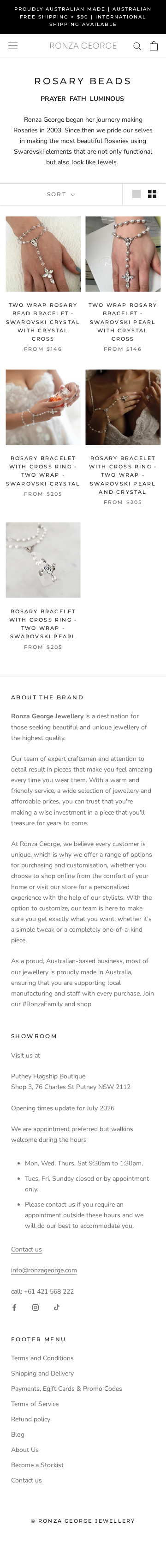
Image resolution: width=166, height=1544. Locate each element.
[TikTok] (56, 1307)
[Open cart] (154, 45)
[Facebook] (14, 1307)
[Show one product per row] (136, 194)
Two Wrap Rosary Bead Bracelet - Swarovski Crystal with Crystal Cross (43, 322)
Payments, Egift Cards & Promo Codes (66, 1388)
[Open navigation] (13, 45)
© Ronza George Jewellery (83, 1521)
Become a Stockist (37, 1465)
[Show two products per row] (152, 194)
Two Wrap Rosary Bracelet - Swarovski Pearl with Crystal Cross (123, 322)
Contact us (26, 1249)
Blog (17, 1434)
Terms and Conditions (42, 1358)
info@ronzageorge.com (44, 1270)
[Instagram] (35, 1307)
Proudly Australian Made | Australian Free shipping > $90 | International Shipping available (83, 16)
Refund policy (30, 1419)
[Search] (137, 46)
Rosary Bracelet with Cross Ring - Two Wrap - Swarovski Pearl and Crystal (123, 475)
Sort (58, 194)
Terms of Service (35, 1404)
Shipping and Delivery (42, 1373)
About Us (25, 1449)
